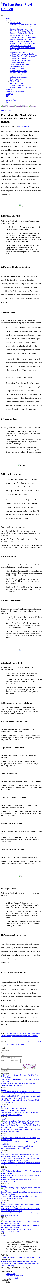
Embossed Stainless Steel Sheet (21, 33)
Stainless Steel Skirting (18, 58)
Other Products (15, 79)
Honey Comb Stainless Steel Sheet (22, 48)
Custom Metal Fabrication (19, 66)
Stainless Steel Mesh (17, 62)
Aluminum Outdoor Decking (20, 87)
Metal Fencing (15, 81)
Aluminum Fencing (17, 85)
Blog (7, 96)
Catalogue (9, 94)
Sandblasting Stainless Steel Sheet (22, 44)
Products (9, 21)
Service (17, 92)
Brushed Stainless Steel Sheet (20, 39)
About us (9, 100)
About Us (31, 1257)
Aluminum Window (17, 69)
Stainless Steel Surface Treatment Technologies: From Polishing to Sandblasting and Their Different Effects (21, 1035)
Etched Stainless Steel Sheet (20, 35)
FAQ (14, 100)
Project (22, 92)
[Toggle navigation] (2, 15)
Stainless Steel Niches (18, 75)
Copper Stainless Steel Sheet (20, 46)
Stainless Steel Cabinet (18, 77)
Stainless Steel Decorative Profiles (22, 54)
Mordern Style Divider (18, 73)
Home (8, 18)
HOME (3, 110)
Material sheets (15, 23)
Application (10, 92)
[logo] (21, 6)
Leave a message (24, 127)
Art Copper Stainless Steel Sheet (22, 27)
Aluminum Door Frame (18, 71)
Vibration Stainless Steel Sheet (21, 41)
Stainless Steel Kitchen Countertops (23, 37)
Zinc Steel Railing (16, 83)
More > (3, 1090)
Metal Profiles (15, 50)
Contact (8, 102)
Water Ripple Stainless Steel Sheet (22, 31)
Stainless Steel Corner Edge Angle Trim (24, 56)
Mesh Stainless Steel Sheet (19, 64)
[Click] (29, 1066)
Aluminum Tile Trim (17, 52)
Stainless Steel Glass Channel (20, 60)
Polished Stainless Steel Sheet (21, 29)
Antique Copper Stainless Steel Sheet (23, 25)
